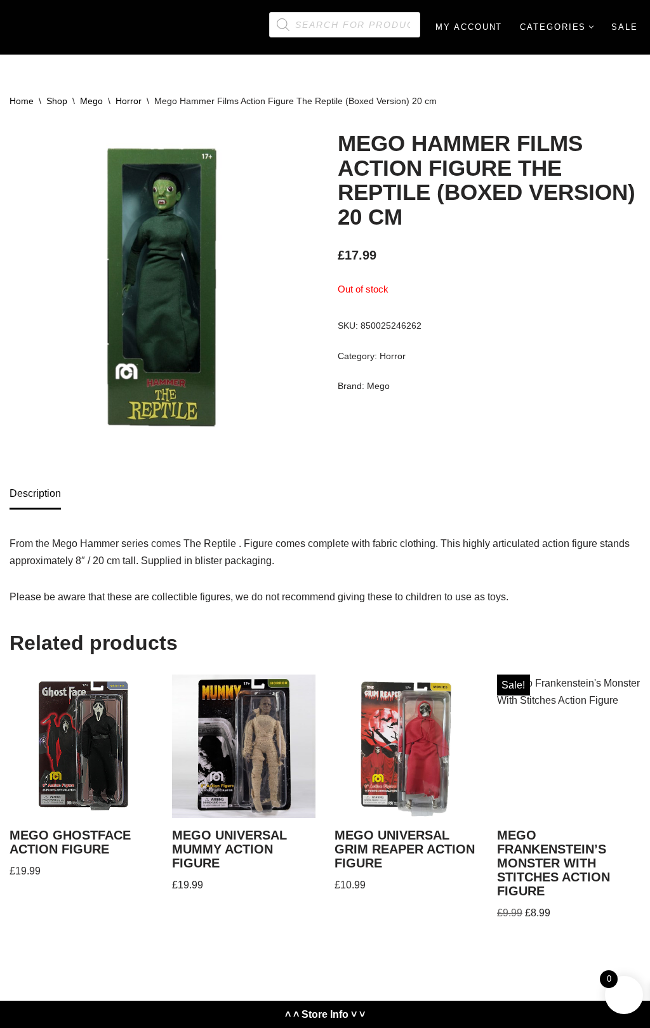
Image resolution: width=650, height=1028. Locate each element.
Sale (624, 27)
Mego (91, 101)
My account (468, 27)
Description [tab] (35, 493)
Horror (129, 101)
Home (22, 101)
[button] (591, 27)
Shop (56, 101)
